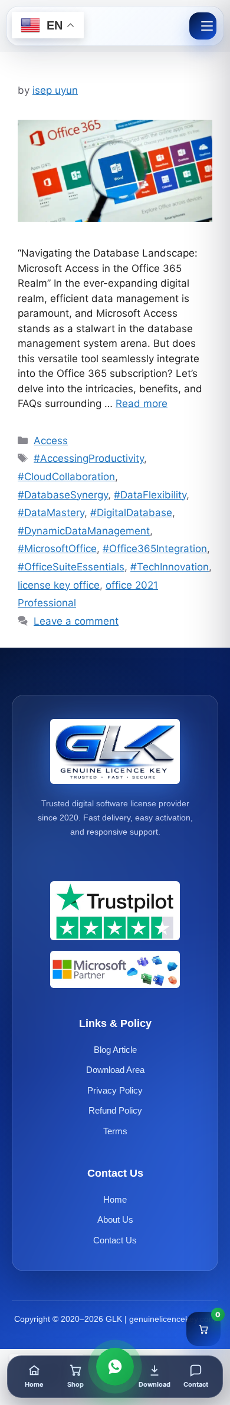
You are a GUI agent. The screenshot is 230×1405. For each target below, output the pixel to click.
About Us (115, 1219)
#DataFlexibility (150, 495)
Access (51, 441)
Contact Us (115, 1240)
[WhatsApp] (115, 1367)
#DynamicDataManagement (84, 531)
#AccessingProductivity (89, 458)
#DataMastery (51, 512)
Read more (141, 403)
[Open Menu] (202, 26)
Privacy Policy (115, 1090)
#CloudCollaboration (66, 476)
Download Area (115, 1070)
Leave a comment (76, 621)
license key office (59, 585)
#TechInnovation (169, 567)
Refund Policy (115, 1110)
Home (115, 1199)
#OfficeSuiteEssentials (71, 567)
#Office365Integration (155, 548)
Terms (115, 1131)
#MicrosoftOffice (57, 548)
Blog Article (115, 1050)
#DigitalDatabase (131, 512)
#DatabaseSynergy (63, 495)
